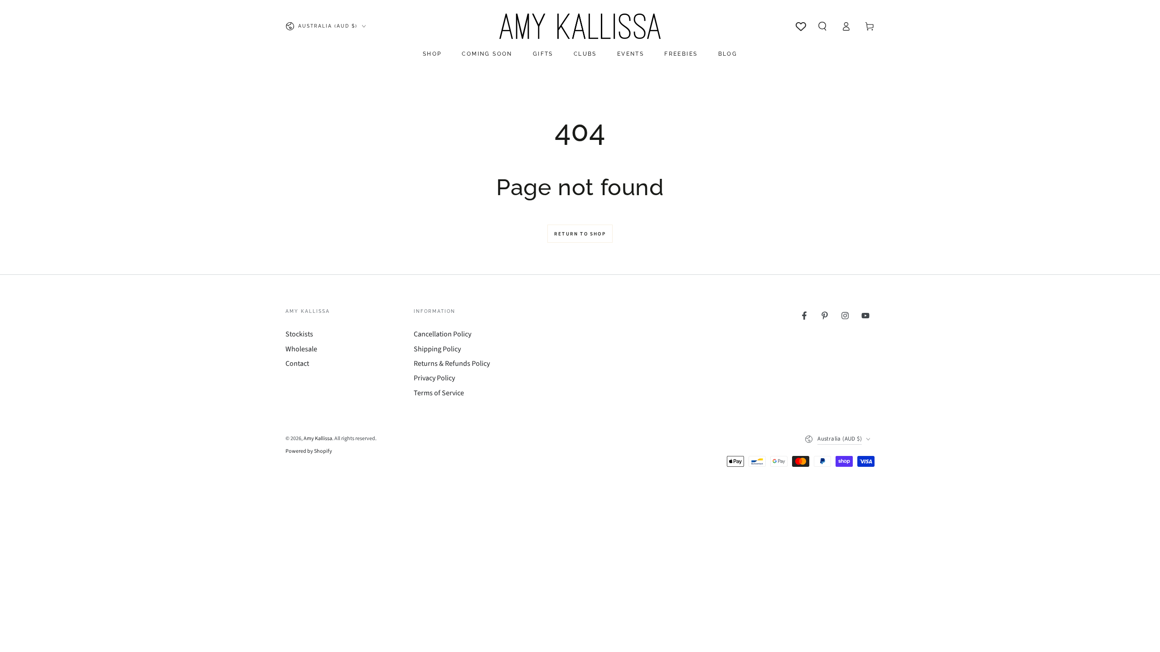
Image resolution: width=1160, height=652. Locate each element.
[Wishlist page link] (801, 26)
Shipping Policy (437, 349)
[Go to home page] (580, 26)
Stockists (299, 334)
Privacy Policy (434, 378)
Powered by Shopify (308, 451)
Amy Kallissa (318, 438)
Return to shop (580, 233)
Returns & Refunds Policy (452, 364)
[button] (822, 26)
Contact (297, 364)
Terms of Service (439, 393)
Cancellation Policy (442, 334)
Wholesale (301, 349)
